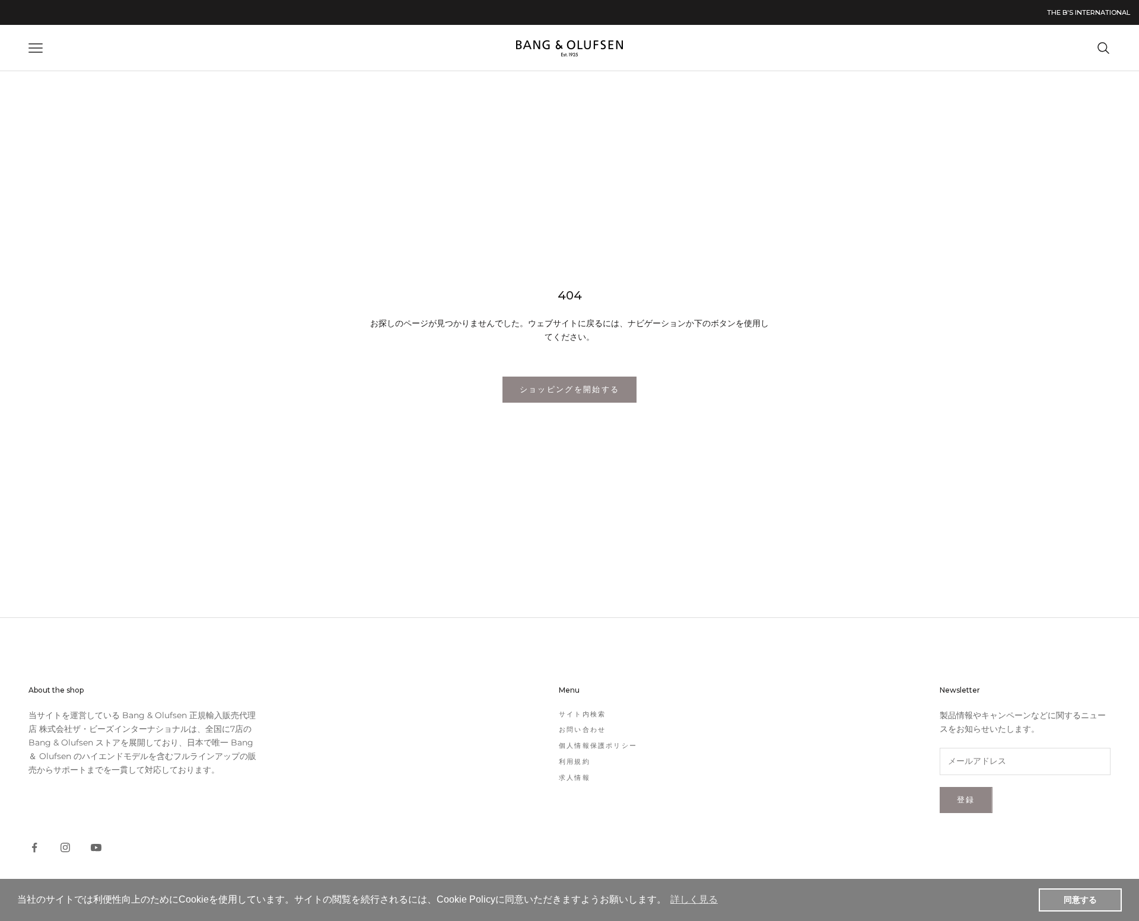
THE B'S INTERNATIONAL (1088, 12)
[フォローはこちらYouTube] (96, 847)
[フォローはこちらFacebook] (34, 847)
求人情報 (574, 777)
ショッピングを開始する (570, 389)
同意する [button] (1080, 899)
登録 (966, 799)
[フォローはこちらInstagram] (65, 847)
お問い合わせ (582, 729)
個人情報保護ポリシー (598, 745)
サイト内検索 (582, 714)
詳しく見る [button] (694, 899)
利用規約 (574, 761)
